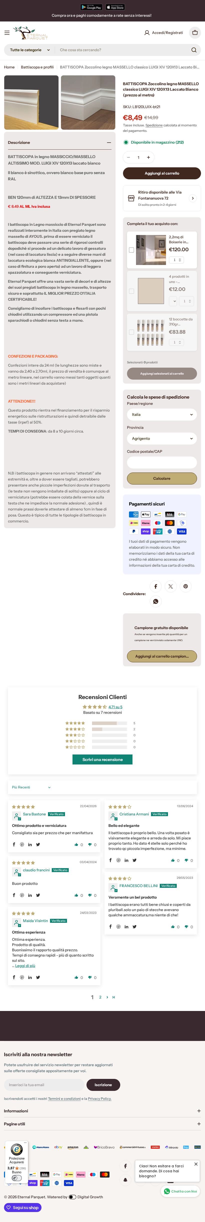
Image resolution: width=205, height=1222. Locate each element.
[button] (76, 723)
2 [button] (100, 997)
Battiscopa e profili (37, 67)
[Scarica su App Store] (115, 7)
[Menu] (25, 1144)
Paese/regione (140, 403)
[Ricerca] (194, 50)
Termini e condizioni (64, 1098)
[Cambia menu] (7, 33)
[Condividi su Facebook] (156, 586)
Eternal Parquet (31, 1197)
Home (9, 67)
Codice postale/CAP (144, 451)
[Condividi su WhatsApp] (156, 601)
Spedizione (154, 125)
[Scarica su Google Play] (91, 7)
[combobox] (102, 50)
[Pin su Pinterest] (186, 586)
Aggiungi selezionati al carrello (162, 373)
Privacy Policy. (100, 1098)
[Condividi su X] (171, 586)
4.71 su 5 (115, 707)
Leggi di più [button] (25, 965)
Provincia (135, 427)
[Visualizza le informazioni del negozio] (193, 198)
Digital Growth (90, 1197)
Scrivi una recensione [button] (102, 759)
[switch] (17, 1178)
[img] (23, 806)
